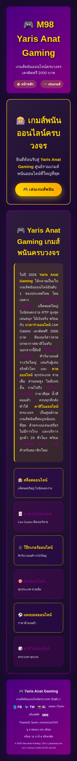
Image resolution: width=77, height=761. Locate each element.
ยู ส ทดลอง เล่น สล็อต (38, 729)
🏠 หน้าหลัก (25, 84)
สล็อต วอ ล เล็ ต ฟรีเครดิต (38, 736)
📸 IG (41, 707)
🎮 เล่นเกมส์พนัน (38, 189)
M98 (45, 715)
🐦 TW (30, 707)
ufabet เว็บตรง (56, 706)
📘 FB (17, 707)
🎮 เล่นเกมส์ (51, 84)
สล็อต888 (34, 714)
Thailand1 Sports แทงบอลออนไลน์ (38, 722)
